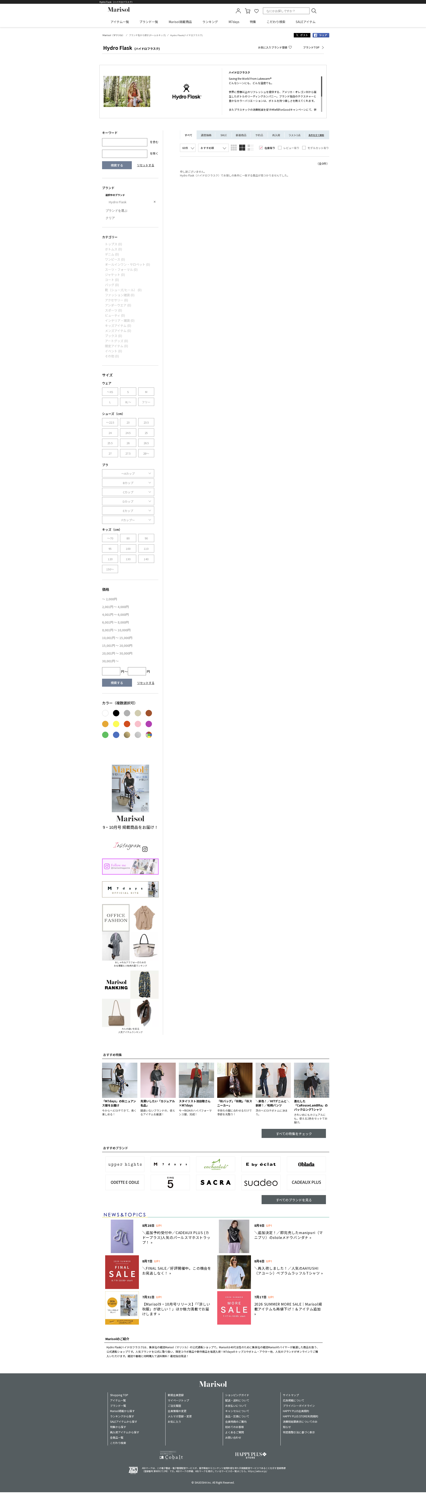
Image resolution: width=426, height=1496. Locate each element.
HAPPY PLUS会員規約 (296, 1411)
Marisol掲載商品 (180, 21)
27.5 (128, 453)
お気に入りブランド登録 (272, 47)
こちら (242, 1471)
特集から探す (118, 1427)
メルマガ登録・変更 (180, 1416)
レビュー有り (291, 148)
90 (146, 538)
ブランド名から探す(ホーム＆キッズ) (147, 35)
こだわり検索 (276, 21)
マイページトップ (178, 1400)
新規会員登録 (176, 1395)
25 (146, 433)
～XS (110, 392)
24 (110, 433)
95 (110, 548)
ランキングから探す (122, 1416)
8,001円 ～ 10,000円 (116, 630)
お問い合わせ (233, 1437)
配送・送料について (237, 1400)
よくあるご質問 (234, 1432)
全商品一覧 (116, 1437)
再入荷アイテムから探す (124, 1432)
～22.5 (110, 422)
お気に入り (174, 1421)
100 (128, 548)
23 (128, 422)
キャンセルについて (237, 1411)
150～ (110, 569)
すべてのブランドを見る (294, 1200)
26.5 (146, 443)
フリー (146, 402)
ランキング (210, 21)
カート (247, 11)
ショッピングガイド (237, 1395)
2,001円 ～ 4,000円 (115, 607)
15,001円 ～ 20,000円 (117, 645)
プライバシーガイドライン (299, 1405)
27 (110, 453)
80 (128, 538)
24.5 (128, 433)
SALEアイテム (306, 21)
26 (128, 443)
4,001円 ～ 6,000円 (115, 614)
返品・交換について (237, 1416)
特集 (253, 21)
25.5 (110, 443)
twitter (302, 35)
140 (146, 559)
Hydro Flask (117, 202)
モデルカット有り (318, 148)
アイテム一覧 (119, 21)
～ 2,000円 (109, 599)
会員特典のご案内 (236, 1421)
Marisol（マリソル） (113, 35)
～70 (110, 538)
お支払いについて (236, 1405)
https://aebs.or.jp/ (257, 1471)
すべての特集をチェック (294, 1133)
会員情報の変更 (177, 1411)
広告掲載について (293, 1400)
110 (146, 548)
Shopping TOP (119, 1395)
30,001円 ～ (110, 661)
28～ (146, 453)
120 (110, 559)
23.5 (146, 422)
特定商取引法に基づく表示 (299, 1432)
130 (128, 559)
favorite (256, 11)
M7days (234, 21)
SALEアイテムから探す (123, 1421)
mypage (238, 11)
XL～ (128, 402)
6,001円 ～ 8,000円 (115, 622)
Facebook (321, 35)
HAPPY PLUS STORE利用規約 (300, 1416)
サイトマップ (291, 1395)
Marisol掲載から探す (122, 1411)
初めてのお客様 (234, 1427)
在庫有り (269, 148)
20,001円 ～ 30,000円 (117, 653)
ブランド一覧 (148, 21)
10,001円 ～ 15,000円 (117, 638)
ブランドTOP (311, 47)
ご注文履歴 (174, 1405)
